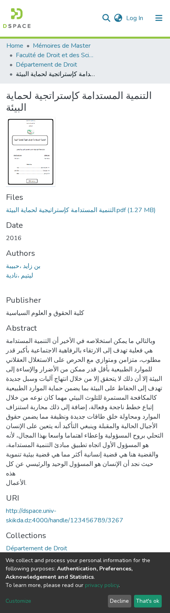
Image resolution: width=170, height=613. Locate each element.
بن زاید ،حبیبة (23, 266)
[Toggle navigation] (159, 18)
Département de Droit (46, 64)
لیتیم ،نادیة (19, 275)
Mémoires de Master (62, 45)
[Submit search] (106, 18)
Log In (135, 18)
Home (14, 45)
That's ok (147, 601)
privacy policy (102, 585)
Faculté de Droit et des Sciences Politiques (55, 55)
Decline (119, 601)
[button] (118, 18)
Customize (18, 601)
